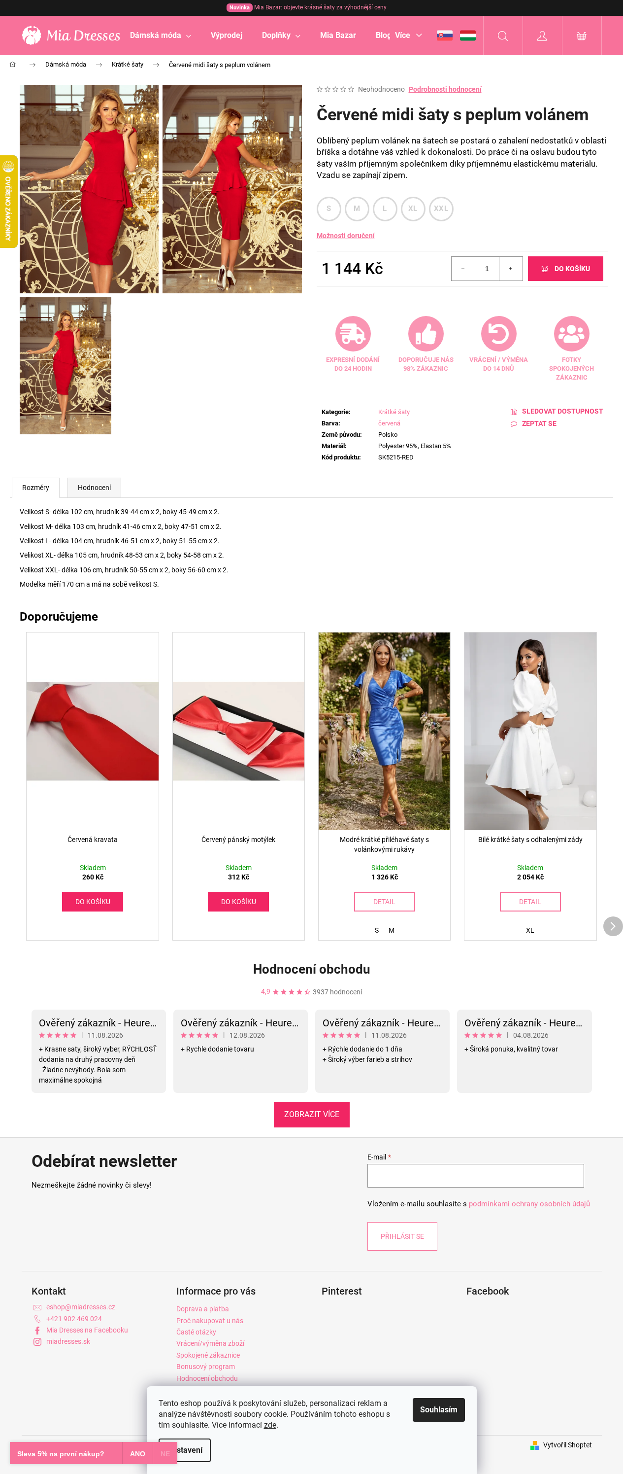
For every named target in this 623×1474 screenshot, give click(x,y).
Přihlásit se (402, 1236)
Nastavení (184, 1450)
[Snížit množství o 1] (463, 269)
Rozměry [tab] (35, 487)
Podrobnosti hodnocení (445, 89)
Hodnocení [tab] (94, 487)
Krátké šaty (394, 412)
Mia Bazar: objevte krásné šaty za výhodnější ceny (308, 7)
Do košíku (572, 269)
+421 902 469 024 (74, 1319)
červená (389, 423)
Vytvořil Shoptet (567, 1445)
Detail (384, 902)
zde (270, 1425)
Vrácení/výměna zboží (210, 1343)
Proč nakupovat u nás (209, 1321)
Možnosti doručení (346, 236)
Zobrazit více (311, 1114)
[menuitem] (160, 35)
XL (413, 208)
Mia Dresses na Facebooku (87, 1330)
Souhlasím (439, 1409)
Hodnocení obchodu (311, 969)
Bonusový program (205, 1366)
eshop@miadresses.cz (80, 1307)
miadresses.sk (68, 1341)
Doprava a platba (202, 1309)
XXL (441, 208)
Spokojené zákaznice (208, 1355)
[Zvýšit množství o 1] (511, 269)
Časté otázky (196, 1332)
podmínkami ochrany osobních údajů (529, 1203)
